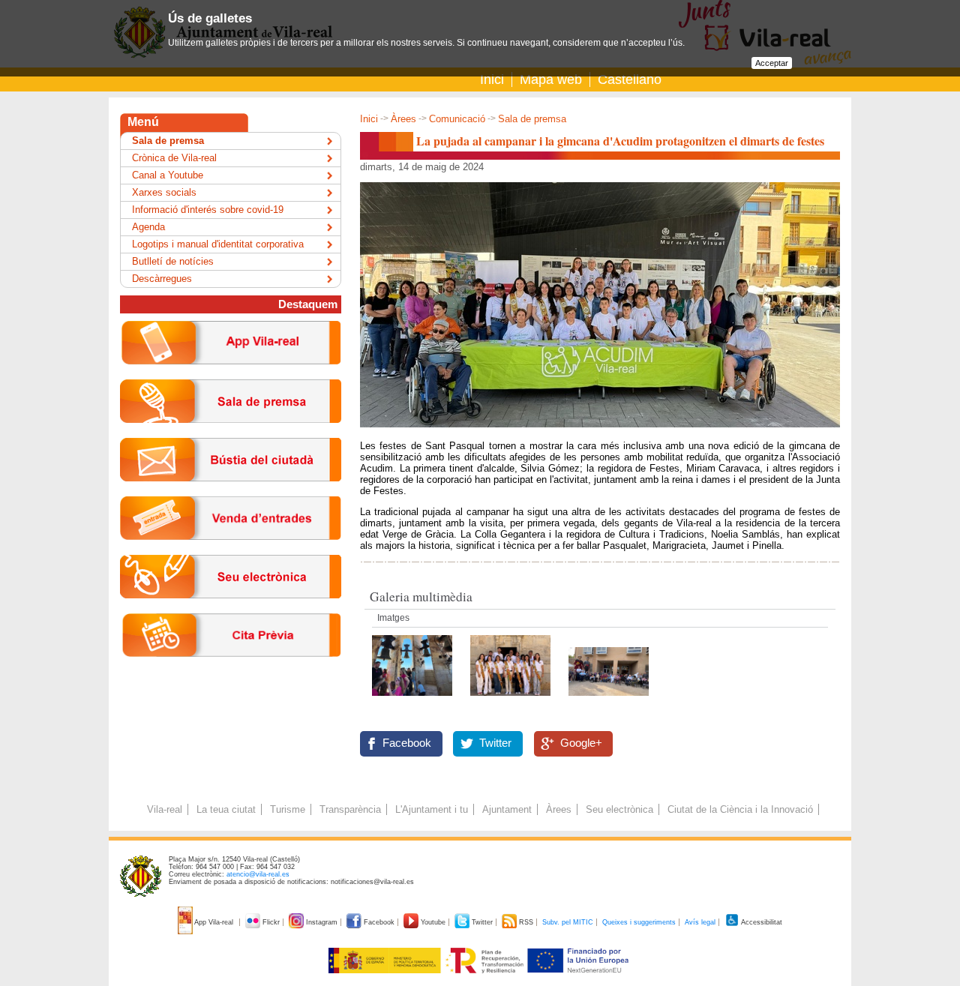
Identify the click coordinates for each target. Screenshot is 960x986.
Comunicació (457, 118)
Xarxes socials (164, 192)
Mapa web (551, 79)
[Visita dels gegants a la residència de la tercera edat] (608, 700)
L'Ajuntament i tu (431, 809)
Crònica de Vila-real (174, 157)
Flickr (271, 922)
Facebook (406, 743)
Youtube (433, 922)
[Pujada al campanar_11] (512, 700)
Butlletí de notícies (173, 261)
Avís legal (700, 922)
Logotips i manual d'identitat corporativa (218, 244)
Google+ (581, 743)
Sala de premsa (532, 118)
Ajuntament (507, 809)
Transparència (350, 809)
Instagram (322, 922)
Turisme (287, 809)
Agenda (148, 226)
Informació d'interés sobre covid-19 (208, 209)
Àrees (403, 118)
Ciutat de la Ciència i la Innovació (740, 809)
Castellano (630, 79)
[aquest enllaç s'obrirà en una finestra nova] (230, 610)
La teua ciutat (226, 809)
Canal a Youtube (167, 175)
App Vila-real (214, 922)
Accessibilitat (761, 922)
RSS (526, 922)
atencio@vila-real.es (258, 874)
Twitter (495, 743)
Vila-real (164, 809)
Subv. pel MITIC (567, 922)
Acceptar (771, 62)
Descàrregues (162, 278)
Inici (492, 79)
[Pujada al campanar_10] (413, 700)
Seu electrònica (619, 809)
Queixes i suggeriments (639, 922)
